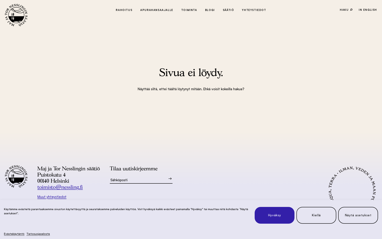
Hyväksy (274, 215)
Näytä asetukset (358, 215)
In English (368, 9)
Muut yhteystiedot (51, 197)
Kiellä (316, 215)
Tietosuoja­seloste (38, 233)
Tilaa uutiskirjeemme (134, 168)
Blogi (210, 10)
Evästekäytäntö (14, 233)
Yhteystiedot (254, 10)
